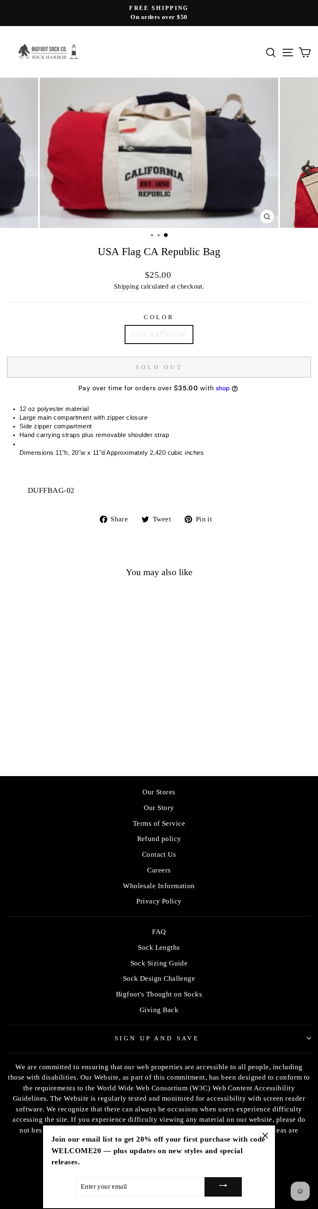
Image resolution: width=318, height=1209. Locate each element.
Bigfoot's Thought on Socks (159, 994)
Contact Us (159, 854)
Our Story (159, 808)
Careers (159, 870)
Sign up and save (157, 1038)
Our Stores (159, 792)
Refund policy (159, 839)
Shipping (126, 286)
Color (159, 317)
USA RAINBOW (159, 334)
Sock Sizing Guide (159, 963)
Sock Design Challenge (159, 978)
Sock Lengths (159, 947)
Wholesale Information (159, 886)
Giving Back (159, 1010)
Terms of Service (159, 823)
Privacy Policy (158, 901)
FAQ (159, 932)
